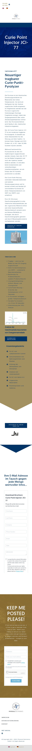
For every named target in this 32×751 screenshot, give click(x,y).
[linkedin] (9, 4)
